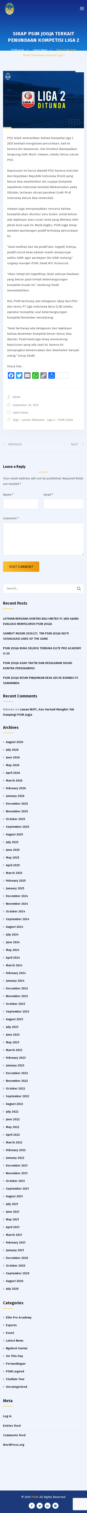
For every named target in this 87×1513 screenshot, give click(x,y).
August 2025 (14, 834)
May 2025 (12, 857)
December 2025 (17, 803)
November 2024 (17, 904)
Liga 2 (51, 420)
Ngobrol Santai (16, 1348)
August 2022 (14, 1104)
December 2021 (17, 1165)
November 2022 (17, 1081)
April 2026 (13, 773)
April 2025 (13, 865)
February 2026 (16, 788)
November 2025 (17, 811)
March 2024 (14, 965)
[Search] (79, 588)
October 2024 (15, 911)
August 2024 (14, 927)
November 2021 (17, 1173)
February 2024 (16, 973)
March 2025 (14, 873)
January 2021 (15, 1250)
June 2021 (12, 1212)
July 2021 (12, 1204)
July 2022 (12, 1111)
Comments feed (14, 1435)
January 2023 (15, 1065)
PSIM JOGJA (65, 420)
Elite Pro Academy (19, 1317)
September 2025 (17, 827)
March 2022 (14, 1142)
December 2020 (17, 1258)
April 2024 (13, 957)
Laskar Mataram (33, 420)
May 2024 (12, 950)
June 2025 (13, 850)
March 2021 (14, 1235)
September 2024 (17, 919)
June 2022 (13, 1119)
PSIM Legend (15, 1371)
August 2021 (14, 1196)
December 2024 (17, 896)
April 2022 (13, 1135)
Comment (11, 518)
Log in (7, 1416)
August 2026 (14, 742)
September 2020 (17, 1273)
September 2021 (17, 1188)
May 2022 (12, 1127)
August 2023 (14, 1019)
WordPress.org (13, 1445)
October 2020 (15, 1265)
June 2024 (13, 942)
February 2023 (16, 1058)
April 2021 (12, 1227)
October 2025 (15, 819)
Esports (11, 1325)
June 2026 (13, 757)
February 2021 (15, 1242)
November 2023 (17, 996)
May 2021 (12, 1219)
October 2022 (15, 1088)
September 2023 (17, 1011)
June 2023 (13, 1034)
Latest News (20, 412)
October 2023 (15, 1004)
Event (10, 1333)
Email (48, 494)
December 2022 (17, 1073)
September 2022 (17, 1096)
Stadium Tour (15, 1379)
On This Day (14, 1356)
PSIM (34, 1497)
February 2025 (16, 880)
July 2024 (12, 934)
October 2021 (15, 1181)
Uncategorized (16, 1387)
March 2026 (14, 780)
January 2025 (15, 888)
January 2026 (15, 796)
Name (8, 494)
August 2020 (14, 1281)
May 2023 (12, 1042)
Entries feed (12, 1425)
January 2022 (15, 1158)
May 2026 (12, 765)
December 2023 (17, 988)
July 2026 (12, 750)
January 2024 (15, 981)
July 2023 (12, 1027)
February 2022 (16, 1150)
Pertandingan (15, 1363)
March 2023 (14, 1050)
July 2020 (12, 1289)
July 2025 (12, 842)
